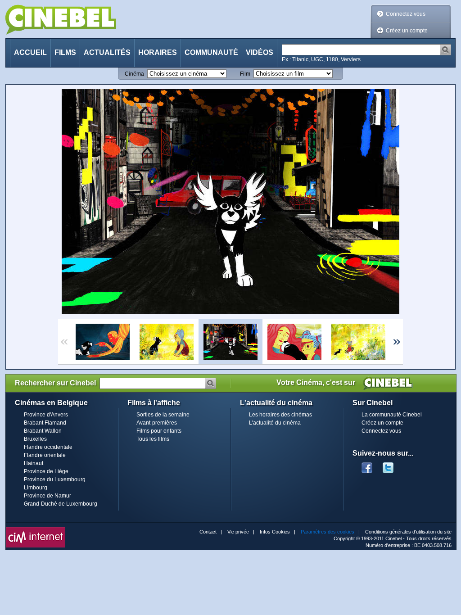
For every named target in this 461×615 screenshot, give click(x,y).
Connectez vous (405, 14)
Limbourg (35, 487)
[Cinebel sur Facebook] (367, 465)
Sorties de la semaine (163, 415)
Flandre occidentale (48, 447)
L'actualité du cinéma (275, 423)
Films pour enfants (158, 431)
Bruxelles (35, 439)
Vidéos (259, 52)
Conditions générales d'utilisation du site (408, 531)
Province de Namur (47, 496)
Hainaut (33, 463)
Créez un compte (407, 30)
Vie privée (238, 531)
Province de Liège (46, 471)
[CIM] (35, 529)
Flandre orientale (45, 455)
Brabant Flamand (45, 423)
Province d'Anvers (46, 415)
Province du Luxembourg (55, 479)
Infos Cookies (275, 531)
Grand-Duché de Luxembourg (60, 504)
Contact (208, 531)
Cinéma (134, 74)
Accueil (30, 52)
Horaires (157, 52)
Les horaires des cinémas (280, 415)
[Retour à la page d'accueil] (60, 20)
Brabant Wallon (43, 431)
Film (245, 74)
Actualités (107, 52)
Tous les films (152, 439)
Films (65, 52)
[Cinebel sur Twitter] (392, 465)
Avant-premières (156, 423)
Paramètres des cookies (327, 531)
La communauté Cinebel (392, 415)
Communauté (211, 52)
